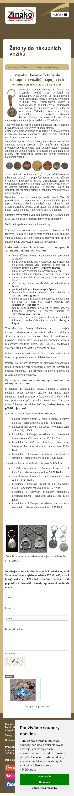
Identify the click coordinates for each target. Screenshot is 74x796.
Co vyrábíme (43, 67)
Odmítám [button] (44, 782)
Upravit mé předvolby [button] (44, 787)
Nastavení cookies (14, 740)
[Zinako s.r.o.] (20, 15)
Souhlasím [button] (44, 776)
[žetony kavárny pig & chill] (37, 689)
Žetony (55, 67)
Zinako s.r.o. (28, 67)
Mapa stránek (12, 760)
